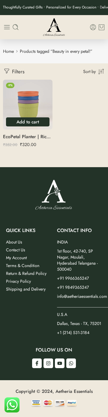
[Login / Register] (93, 27)
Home (8, 51)
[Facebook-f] (37, 363)
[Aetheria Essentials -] (54, 27)
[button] (28, 121)
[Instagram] (48, 363)
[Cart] (101, 27)
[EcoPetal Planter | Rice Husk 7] (27, 104)
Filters (17, 71)
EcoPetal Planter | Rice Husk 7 (27, 136)
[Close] (101, 7)
